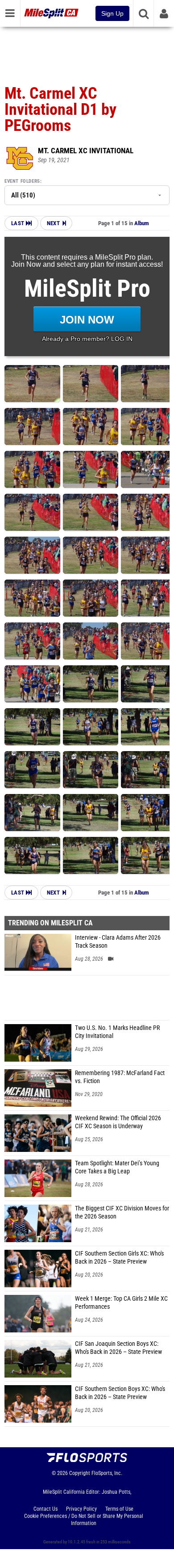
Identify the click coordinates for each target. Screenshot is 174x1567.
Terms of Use (119, 1509)
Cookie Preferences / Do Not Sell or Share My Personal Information (83, 1519)
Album (141, 223)
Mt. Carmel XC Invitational (85, 150)
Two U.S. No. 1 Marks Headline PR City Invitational (117, 1032)
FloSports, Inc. (106, 1473)
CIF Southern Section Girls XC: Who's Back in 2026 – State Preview (119, 1257)
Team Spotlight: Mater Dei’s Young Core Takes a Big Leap (117, 1167)
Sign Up (112, 13)
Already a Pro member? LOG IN (87, 338)
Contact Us (45, 1509)
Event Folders (22, 181)
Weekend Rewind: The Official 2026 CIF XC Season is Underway (118, 1122)
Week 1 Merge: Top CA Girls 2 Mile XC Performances (121, 1303)
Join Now (87, 320)
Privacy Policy (81, 1509)
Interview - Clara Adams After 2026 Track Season (118, 941)
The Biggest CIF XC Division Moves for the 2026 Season (122, 1212)
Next (53, 223)
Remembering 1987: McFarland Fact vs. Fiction (120, 1077)
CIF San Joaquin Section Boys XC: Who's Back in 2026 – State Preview (118, 1348)
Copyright (79, 1473)
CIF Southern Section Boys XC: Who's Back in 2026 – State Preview (120, 1393)
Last (18, 223)
